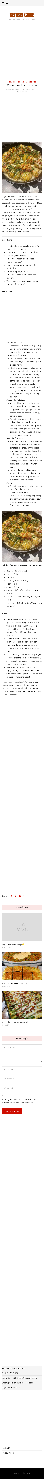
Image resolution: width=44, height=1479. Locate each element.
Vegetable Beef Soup (11, 1387)
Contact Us (6, 1448)
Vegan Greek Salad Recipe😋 (13, 944)
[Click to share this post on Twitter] (15, 896)
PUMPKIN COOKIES (10, 1373)
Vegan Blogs (14, 82)
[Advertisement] (22, 57)
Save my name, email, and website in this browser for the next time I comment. (19, 1101)
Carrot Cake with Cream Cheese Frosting (19, 1378)
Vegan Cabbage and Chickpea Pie (14, 983)
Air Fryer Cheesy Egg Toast (13, 1368)
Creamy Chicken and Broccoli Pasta (17, 1383)
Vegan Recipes (29, 82)
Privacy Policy (8, 1453)
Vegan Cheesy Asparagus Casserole (15, 1022)
